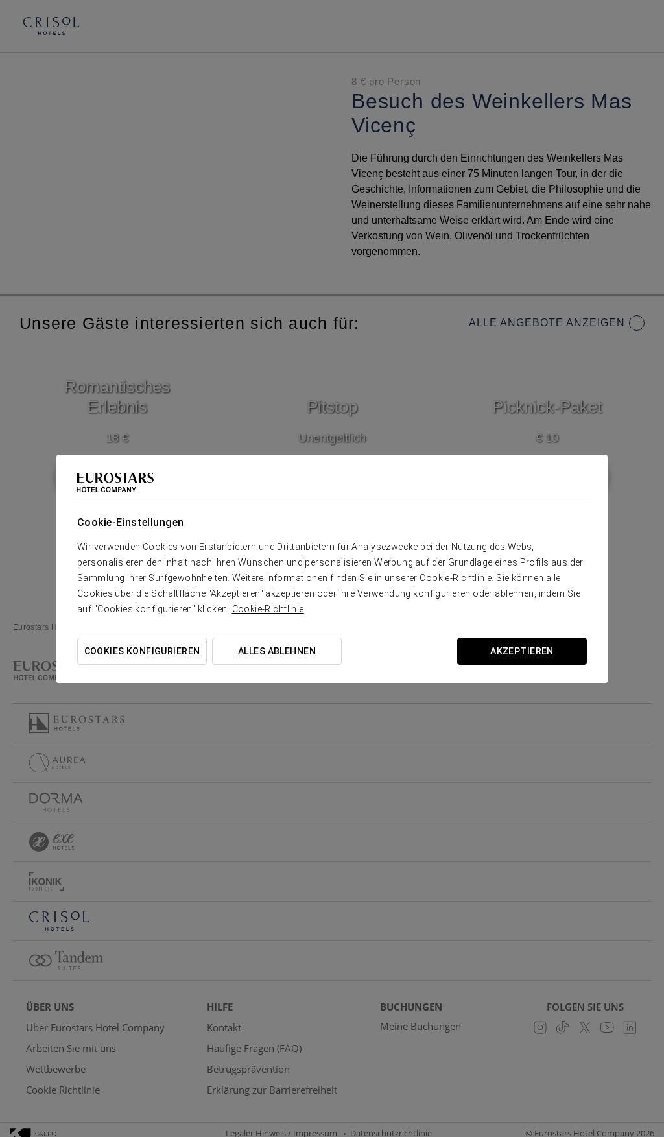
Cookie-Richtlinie (268, 609)
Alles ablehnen (277, 651)
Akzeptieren (522, 651)
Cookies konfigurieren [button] (142, 651)
